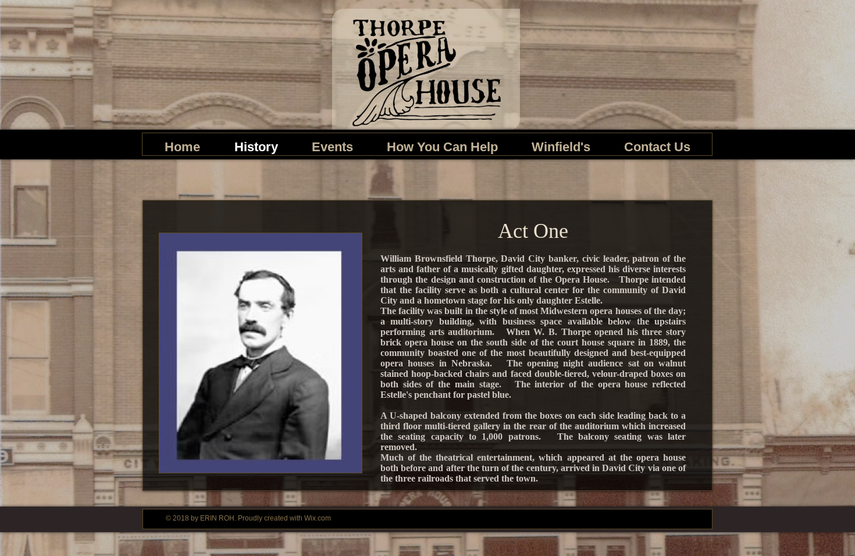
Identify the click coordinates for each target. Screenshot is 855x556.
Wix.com (317, 518)
